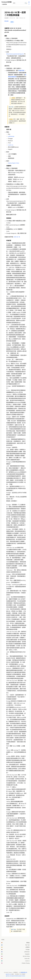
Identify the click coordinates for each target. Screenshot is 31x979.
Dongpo (27, 949)
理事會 (12, 22)
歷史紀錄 (6, 21)
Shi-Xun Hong (26, 956)
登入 (28, 3)
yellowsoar (11, 136)
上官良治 (27, 947)
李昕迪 (27, 942)
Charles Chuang (25, 963)
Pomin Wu (27, 958)
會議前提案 (21, 70)
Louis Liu (10, 145)
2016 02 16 (17, 237)
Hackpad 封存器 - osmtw (7, 3)
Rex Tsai (27, 945)
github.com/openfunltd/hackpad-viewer (15, 975)
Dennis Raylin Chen (13, 163)
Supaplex (27, 954)
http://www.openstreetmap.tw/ (15, 54)
